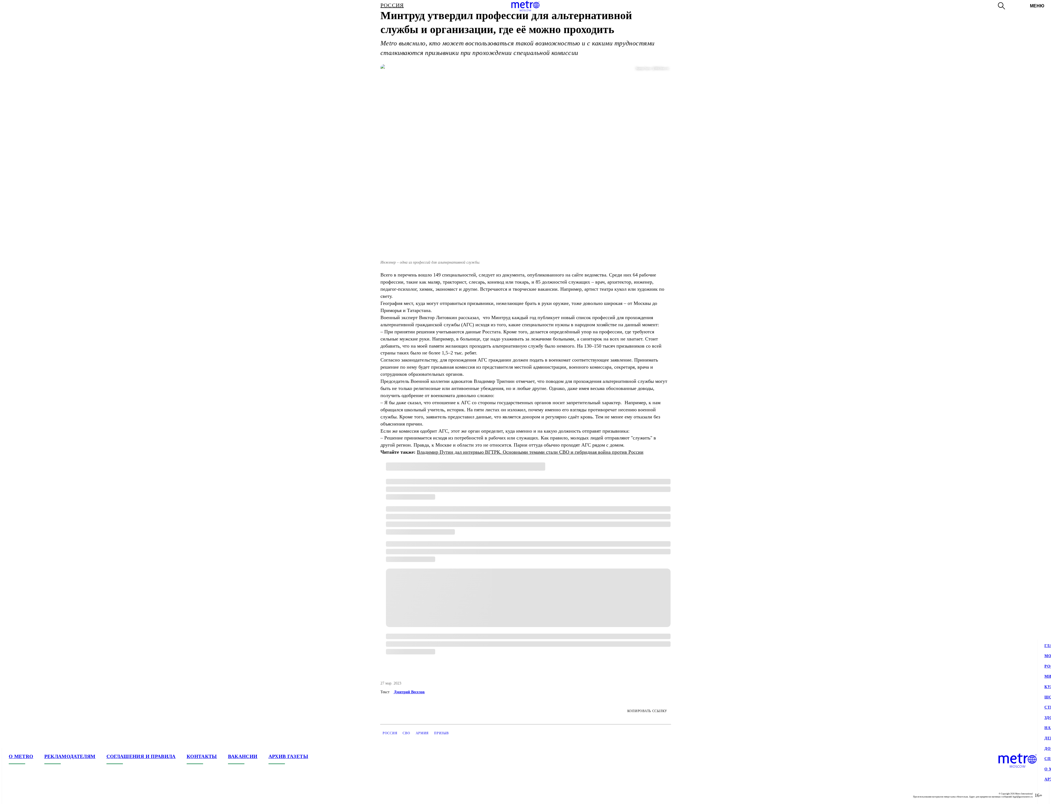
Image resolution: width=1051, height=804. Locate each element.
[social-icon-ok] (35, 795)
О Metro (21, 756)
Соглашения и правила (141, 756)
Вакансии (243, 756)
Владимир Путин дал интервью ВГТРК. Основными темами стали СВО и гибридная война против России (530, 452)
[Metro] (525, 6)
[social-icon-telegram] (24, 795)
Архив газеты (288, 756)
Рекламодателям (70, 756)
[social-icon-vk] (13, 795)
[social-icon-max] (46, 795)
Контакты (202, 756)
